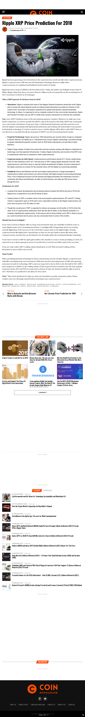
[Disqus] (42, 422)
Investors (6, 286)
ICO (79, 284)
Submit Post (62, 705)
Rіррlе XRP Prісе (43, 286)
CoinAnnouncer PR (16, 30)
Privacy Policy (23, 705)
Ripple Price (32, 286)
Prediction (16, 286)
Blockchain (31, 284)
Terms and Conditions (38, 705)
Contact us (51, 705)
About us (13, 705)
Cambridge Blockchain (46, 284)
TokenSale (55, 286)
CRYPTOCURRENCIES (70, 284)
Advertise (72, 705)
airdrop (23, 284)
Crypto (58, 284)
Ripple (24, 286)
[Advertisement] (42, 319)
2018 (16, 284)
